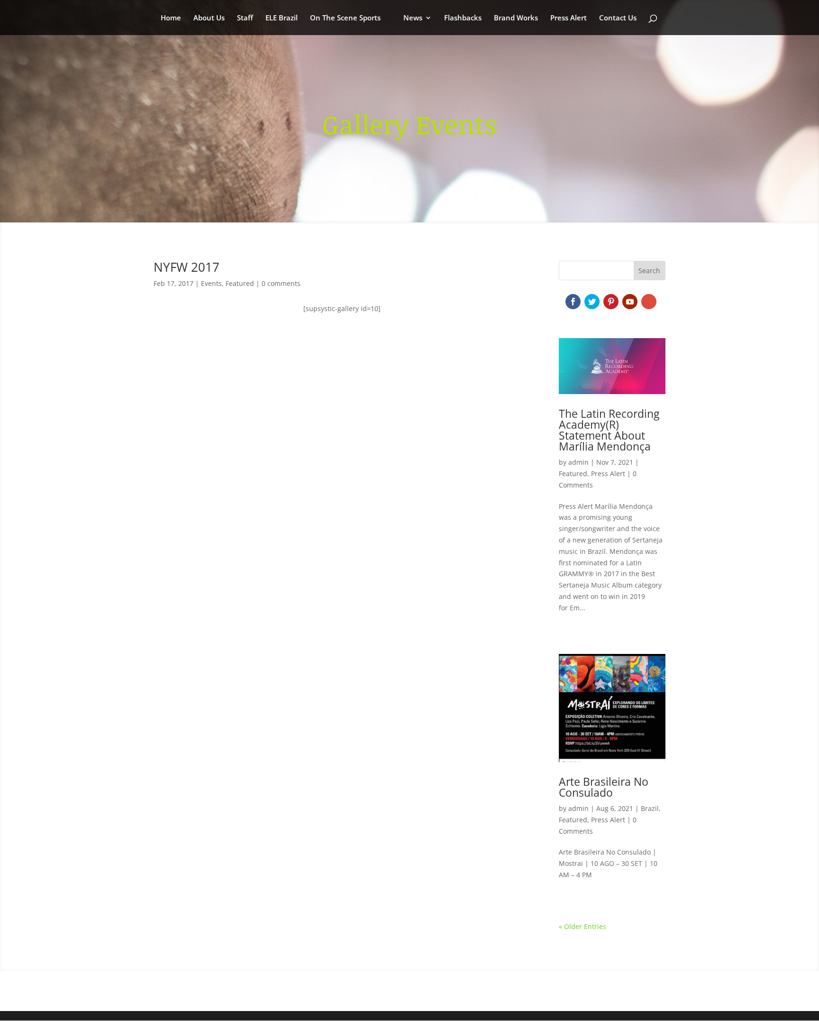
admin (578, 462)
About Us (209, 18)
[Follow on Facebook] (573, 301)
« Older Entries (582, 926)
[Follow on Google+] (648, 301)
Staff (245, 18)
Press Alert (568, 18)
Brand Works (516, 18)
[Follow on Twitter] (592, 301)
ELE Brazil (281, 18)
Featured (240, 283)
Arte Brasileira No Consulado (603, 787)
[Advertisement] (342, 417)
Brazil (650, 808)
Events (211, 283)
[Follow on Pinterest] (611, 301)
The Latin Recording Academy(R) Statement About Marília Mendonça (609, 430)
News (412, 18)
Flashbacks (463, 18)
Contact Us (618, 18)
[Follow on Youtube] (629, 301)
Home (171, 18)
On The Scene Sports (345, 18)
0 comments (281, 283)
